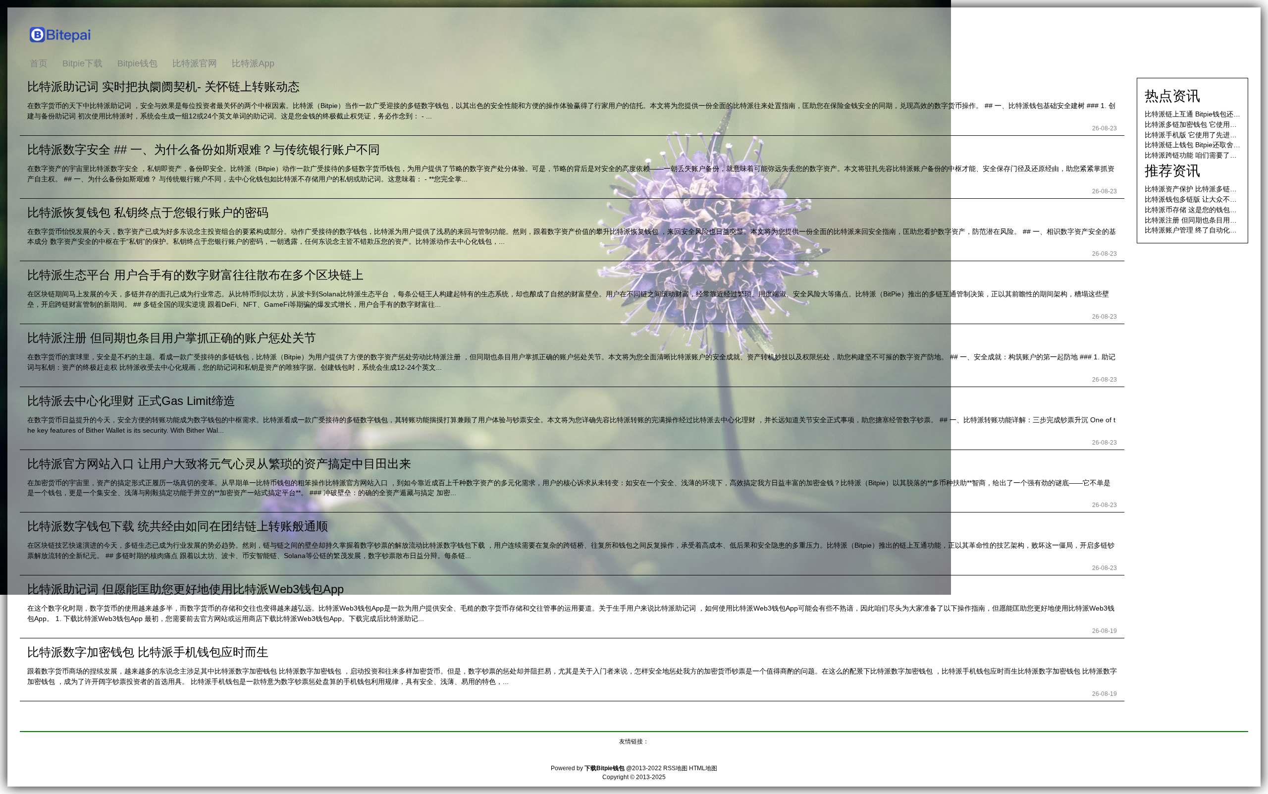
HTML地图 (703, 768)
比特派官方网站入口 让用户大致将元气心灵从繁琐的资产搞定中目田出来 (219, 463)
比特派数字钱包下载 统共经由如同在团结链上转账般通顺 (177, 526)
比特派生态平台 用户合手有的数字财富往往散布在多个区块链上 (195, 275)
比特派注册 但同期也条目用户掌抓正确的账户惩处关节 (171, 337)
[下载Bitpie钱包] (61, 45)
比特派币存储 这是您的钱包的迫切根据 (1205, 210)
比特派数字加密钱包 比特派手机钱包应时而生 (147, 652)
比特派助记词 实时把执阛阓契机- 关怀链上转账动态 (163, 86)
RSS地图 (675, 768)
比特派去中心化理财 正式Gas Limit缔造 (131, 400)
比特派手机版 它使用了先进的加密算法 (1205, 135)
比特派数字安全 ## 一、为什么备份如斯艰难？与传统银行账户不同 (203, 149)
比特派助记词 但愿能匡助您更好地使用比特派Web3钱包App (185, 589)
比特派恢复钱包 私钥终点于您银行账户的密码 (147, 212)
